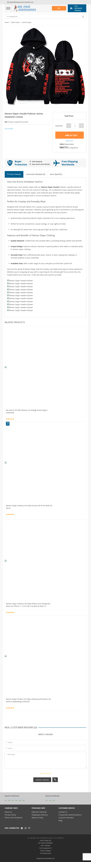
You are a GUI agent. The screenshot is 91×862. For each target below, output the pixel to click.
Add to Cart (71, 135)
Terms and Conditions (13, 817)
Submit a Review (42, 780)
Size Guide (9, 128)
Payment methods (39, 812)
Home (7, 22)
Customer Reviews (66, 817)
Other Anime (15, 22)
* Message (10, 754)
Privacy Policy (10, 815)
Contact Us (63, 812)
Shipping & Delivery (40, 815)
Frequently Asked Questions (70, 815)
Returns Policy (37, 817)
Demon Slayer (26, 22)
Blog (60, 820)
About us (8, 812)
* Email (9, 748)
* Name (9, 742)
